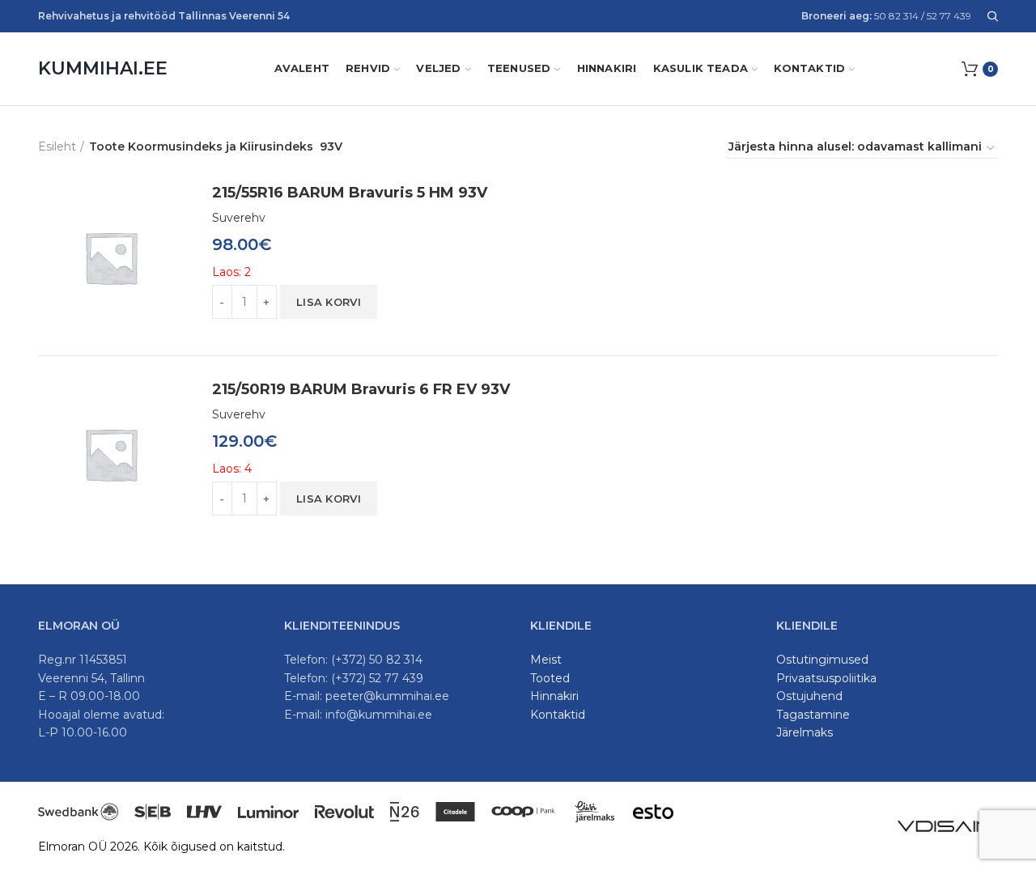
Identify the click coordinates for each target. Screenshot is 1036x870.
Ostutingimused (822, 659)
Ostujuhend (809, 696)
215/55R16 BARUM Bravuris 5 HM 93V (349, 193)
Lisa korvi (328, 301)
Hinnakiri (554, 696)
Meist (546, 659)
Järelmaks (804, 732)
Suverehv (238, 217)
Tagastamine (813, 714)
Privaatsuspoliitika (826, 678)
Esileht (57, 146)
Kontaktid (557, 714)
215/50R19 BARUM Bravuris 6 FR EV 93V (361, 389)
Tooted (550, 678)
